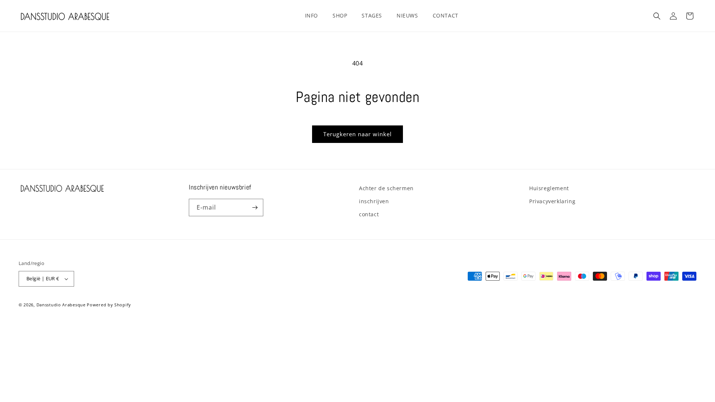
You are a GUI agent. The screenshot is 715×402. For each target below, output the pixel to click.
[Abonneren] (255, 207)
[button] (314, 15)
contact (369, 214)
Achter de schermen (386, 188)
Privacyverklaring (552, 201)
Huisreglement (549, 188)
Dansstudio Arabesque (61, 304)
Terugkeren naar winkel (357, 134)
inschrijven (374, 201)
